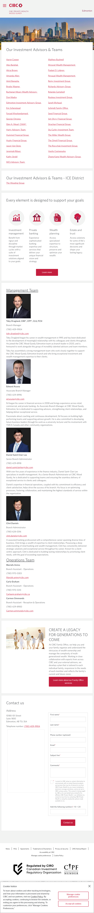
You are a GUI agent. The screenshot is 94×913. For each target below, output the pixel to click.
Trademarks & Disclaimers (42, 849)
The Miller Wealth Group (59, 135)
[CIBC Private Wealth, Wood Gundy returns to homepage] (18, 9)
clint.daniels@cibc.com (16, 535)
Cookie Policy (58, 855)
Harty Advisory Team (16, 129)
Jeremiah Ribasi (13, 151)
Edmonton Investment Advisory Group (23, 102)
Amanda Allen (13, 75)
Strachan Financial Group (59, 124)
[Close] (89, 886)
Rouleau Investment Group (60, 97)
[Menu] (4, 5)
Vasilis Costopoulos (57, 151)
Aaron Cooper (12, 59)
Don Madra (11, 97)
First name (55, 714)
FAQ (15, 849)
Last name (54, 725)
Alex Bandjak (12, 65)
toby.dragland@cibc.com (17, 333)
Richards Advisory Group (59, 86)
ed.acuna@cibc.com (15, 399)
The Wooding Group (15, 183)
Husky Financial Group (16, 140)
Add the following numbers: (65, 807)
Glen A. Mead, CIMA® (16, 124)
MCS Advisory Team (15, 162)
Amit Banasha (12, 81)
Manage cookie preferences (41, 855)
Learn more (47, 272)
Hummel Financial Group (17, 135)
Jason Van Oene (13, 146)
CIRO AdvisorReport (79, 849)
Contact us (68, 823)
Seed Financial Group (58, 113)
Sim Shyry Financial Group (60, 119)
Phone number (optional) (60, 735)
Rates (8, 849)
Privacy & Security (61, 849)
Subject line (55, 755)
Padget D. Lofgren (56, 70)
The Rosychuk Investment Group (63, 146)
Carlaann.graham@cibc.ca (18, 594)
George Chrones (13, 119)
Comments (55, 765)
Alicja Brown (12, 70)
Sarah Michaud (55, 102)
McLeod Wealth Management (62, 65)
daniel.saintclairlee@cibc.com (19, 467)
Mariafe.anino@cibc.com (17, 577)
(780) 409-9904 (32, 726)
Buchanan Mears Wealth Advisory (22, 92)
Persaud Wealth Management (62, 75)
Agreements (24, 849)
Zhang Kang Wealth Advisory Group (64, 156)
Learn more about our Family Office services (68, 681)
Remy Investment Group (59, 81)
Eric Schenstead (13, 108)
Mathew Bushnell (56, 59)
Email (52, 745)
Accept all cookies (73, 904)
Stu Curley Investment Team (61, 129)
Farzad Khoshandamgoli (17, 113)
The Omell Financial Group (60, 140)
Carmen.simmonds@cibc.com (19, 610)
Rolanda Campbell (56, 92)
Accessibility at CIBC (47, 852)
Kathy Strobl (12, 156)
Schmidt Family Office (58, 108)
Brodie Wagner (13, 86)
